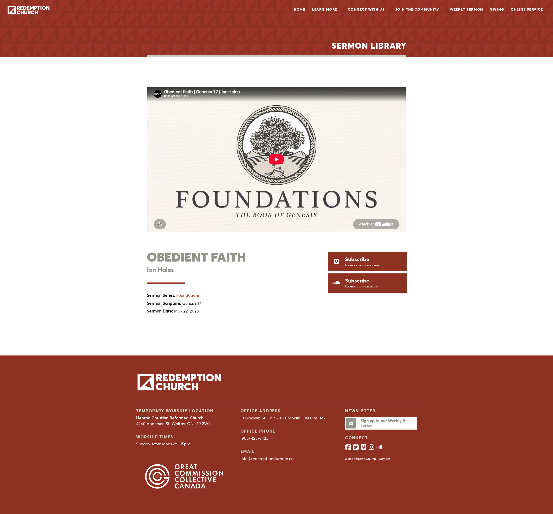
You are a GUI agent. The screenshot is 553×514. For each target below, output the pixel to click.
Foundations (188, 295)
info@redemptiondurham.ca (267, 458)
